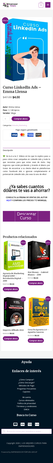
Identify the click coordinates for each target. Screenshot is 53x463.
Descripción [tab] (8, 150)
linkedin (15, 125)
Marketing (23, 125)
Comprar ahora (20, 118)
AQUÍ (8, 200)
